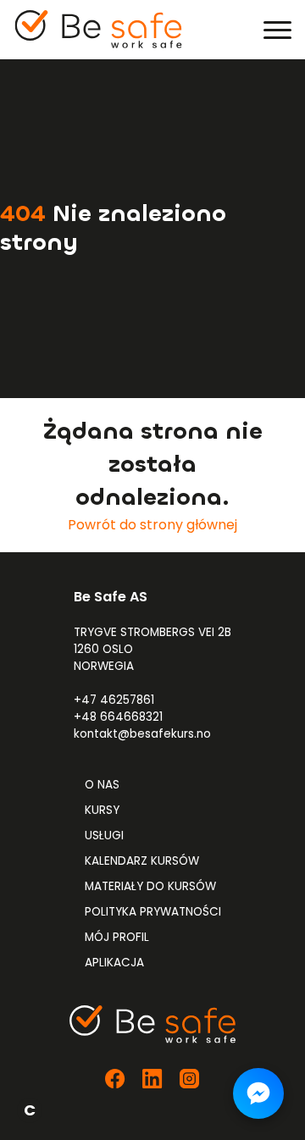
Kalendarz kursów (142, 861)
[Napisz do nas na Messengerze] (258, 1093)
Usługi (104, 835)
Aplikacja (114, 963)
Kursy (102, 810)
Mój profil (117, 937)
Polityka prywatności (153, 912)
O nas (102, 785)
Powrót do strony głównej (152, 524)
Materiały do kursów (150, 886)
